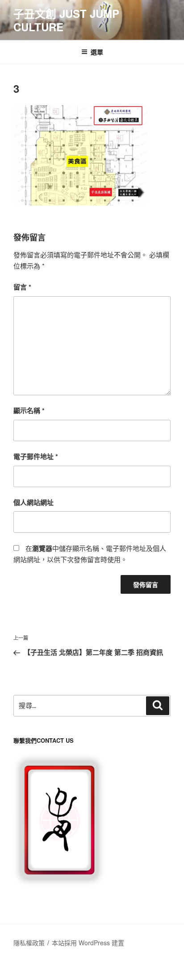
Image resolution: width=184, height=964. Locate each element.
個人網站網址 (33, 502)
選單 (97, 51)
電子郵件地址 (35, 456)
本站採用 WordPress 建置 (88, 942)
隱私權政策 (29, 942)
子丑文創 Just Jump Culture (66, 20)
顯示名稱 (29, 410)
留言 (22, 287)
